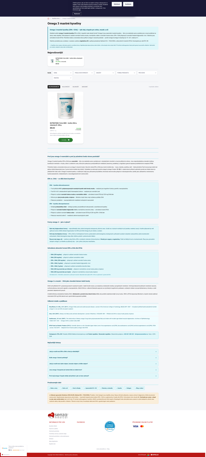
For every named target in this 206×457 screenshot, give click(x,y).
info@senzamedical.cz (141, 334)
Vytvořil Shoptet (142, 454)
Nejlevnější (65, 86)
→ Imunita (119, 388)
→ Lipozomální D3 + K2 (90, 388)
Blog (108, 449)
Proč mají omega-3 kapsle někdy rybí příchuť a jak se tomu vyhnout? (69, 376)
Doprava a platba (53, 428)
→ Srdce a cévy (53, 388)
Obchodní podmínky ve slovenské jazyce (59, 436)
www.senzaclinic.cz (101, 449)
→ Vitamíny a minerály (106, 388)
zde (80, 10)
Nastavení (77, 14)
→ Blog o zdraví (139, 388)
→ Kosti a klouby (75, 388)
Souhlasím (128, 4)
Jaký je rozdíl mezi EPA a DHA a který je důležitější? (64, 351)
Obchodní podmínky (54, 431)
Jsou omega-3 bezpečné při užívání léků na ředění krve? (65, 370)
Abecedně (84, 86)
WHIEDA (51, 438)
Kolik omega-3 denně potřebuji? (58, 357)
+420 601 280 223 (128, 334)
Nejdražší (76, 86)
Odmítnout (117, 4)
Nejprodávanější (54, 86)
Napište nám (52, 444)
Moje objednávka (53, 441)
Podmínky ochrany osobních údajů (57, 433)
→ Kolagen (128, 388)
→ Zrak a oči (64, 388)
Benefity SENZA (53, 426)
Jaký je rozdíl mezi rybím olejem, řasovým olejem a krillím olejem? (68, 363)
